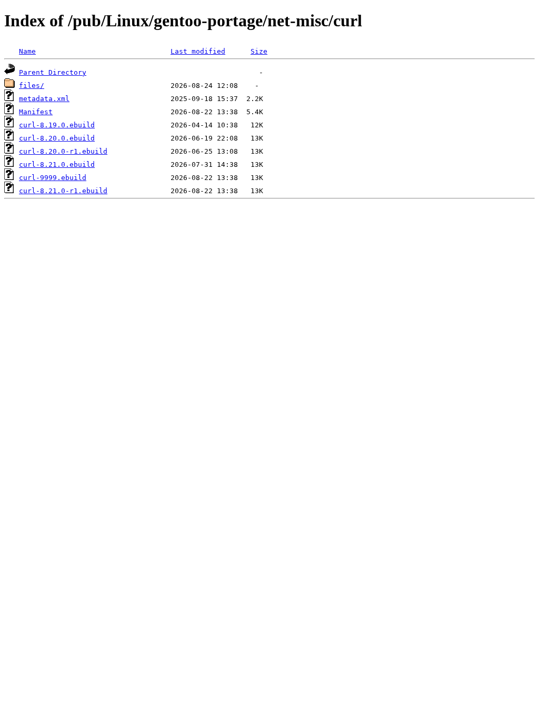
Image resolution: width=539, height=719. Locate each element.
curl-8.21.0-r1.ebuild (63, 191)
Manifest (36, 112)
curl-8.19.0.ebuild (57, 125)
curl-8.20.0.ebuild (57, 138)
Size (259, 51)
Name (27, 51)
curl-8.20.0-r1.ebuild (63, 151)
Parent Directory (52, 72)
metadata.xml (44, 99)
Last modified (198, 51)
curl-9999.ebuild (52, 178)
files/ (31, 85)
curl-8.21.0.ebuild (57, 164)
